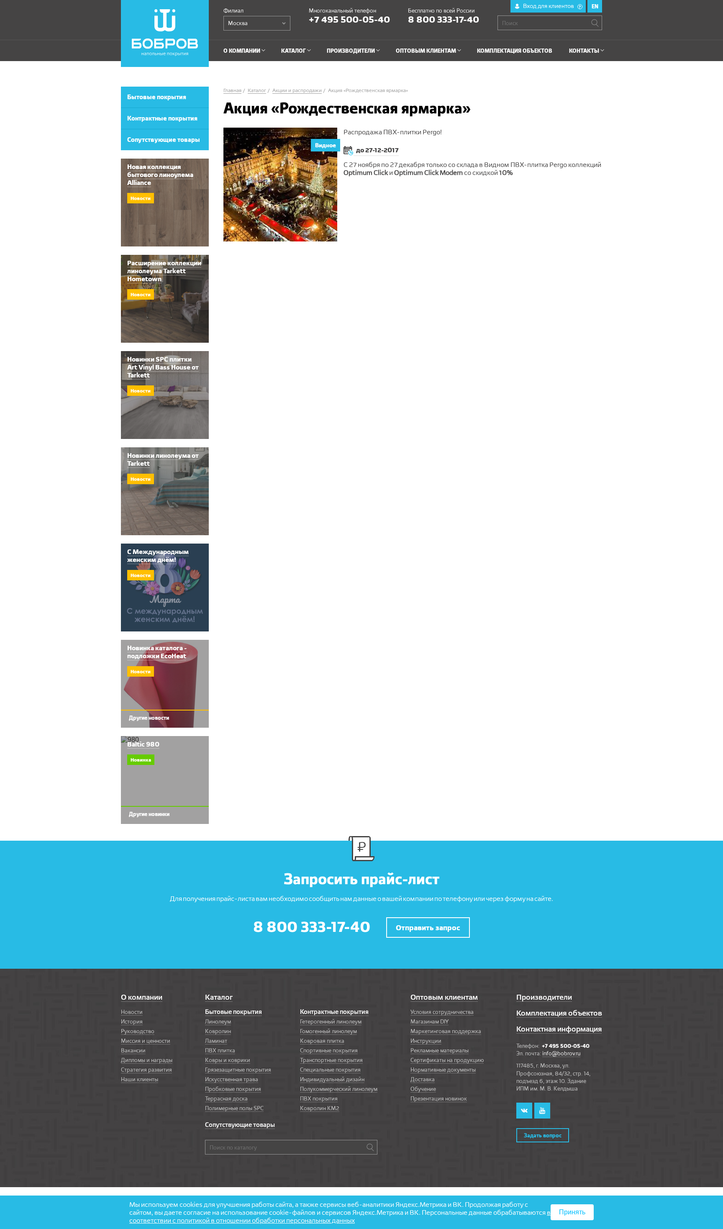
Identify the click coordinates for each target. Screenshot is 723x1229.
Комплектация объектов (559, 1012)
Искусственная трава (231, 1079)
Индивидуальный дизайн (332, 1079)
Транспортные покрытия (331, 1060)
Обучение (423, 1088)
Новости (132, 1011)
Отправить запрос (428, 927)
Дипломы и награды (146, 1060)
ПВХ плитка (220, 1050)
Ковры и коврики (227, 1060)
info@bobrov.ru (561, 1053)
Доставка (422, 1079)
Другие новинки (149, 814)
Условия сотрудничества (442, 1011)
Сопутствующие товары (240, 1125)
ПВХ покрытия (319, 1098)
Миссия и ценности (145, 1040)
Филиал (233, 10)
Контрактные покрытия (334, 1012)
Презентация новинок (438, 1098)
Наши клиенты (139, 1079)
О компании (141, 997)
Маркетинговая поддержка (445, 1031)
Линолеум (218, 1021)
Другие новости (149, 717)
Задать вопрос (542, 1135)
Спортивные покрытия (329, 1050)
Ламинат (216, 1040)
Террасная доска (226, 1098)
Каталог (219, 997)
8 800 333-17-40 (443, 19)
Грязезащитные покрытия (238, 1069)
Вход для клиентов (552, 6)
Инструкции (425, 1040)
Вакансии (133, 1050)
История (132, 1021)
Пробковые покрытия (233, 1088)
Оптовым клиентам (444, 997)
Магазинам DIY (429, 1021)
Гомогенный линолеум (328, 1031)
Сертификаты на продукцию (447, 1060)
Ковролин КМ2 (319, 1108)
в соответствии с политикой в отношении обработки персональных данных (340, 1216)
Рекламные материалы (439, 1050)
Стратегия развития (146, 1069)
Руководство (137, 1031)
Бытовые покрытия (233, 1012)
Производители (544, 997)
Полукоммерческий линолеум (338, 1088)
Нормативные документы (443, 1069)
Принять (572, 1212)
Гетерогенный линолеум (331, 1021)
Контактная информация (559, 1028)
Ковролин (218, 1031)
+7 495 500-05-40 (349, 19)
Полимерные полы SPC (234, 1108)
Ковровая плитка (322, 1040)
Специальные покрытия (330, 1069)
